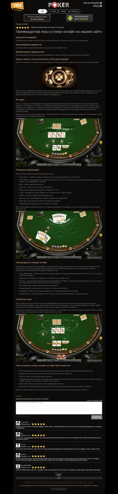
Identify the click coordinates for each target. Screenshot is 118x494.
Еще (58, 475)
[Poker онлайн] (59, 4)
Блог (59, 478)
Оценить (97, 417)
